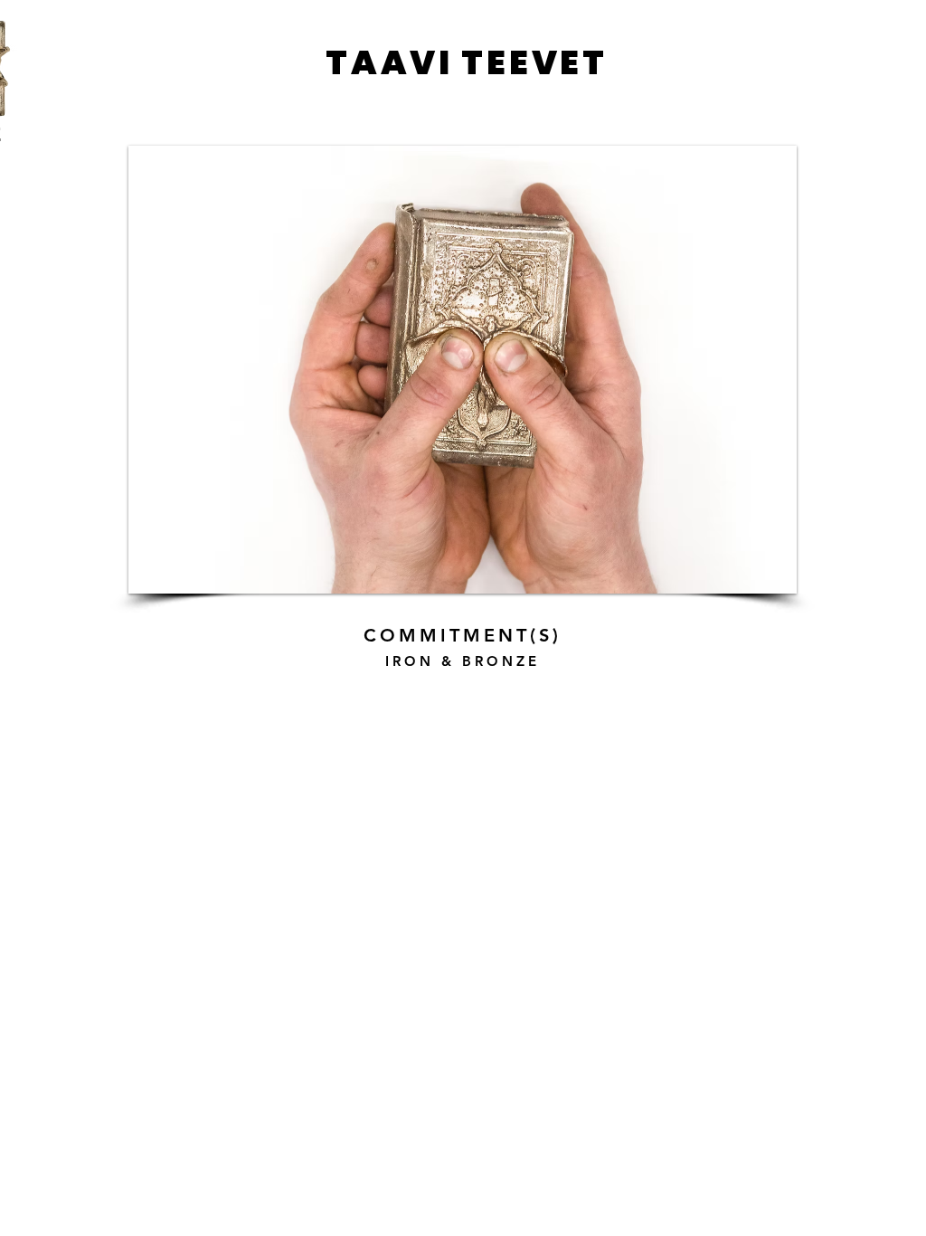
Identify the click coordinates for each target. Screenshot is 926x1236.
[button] (462, 370)
